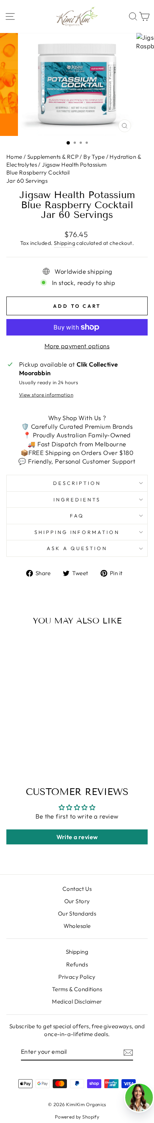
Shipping (64, 243)
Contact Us (77, 888)
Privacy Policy (77, 976)
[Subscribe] (128, 1052)
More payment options (77, 346)
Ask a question (77, 548)
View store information (46, 395)
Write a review (77, 837)
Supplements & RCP (52, 156)
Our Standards (77, 913)
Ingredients (77, 500)
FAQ (77, 516)
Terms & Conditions (77, 989)
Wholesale (77, 925)
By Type (94, 156)
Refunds (77, 964)
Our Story (77, 901)
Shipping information (77, 532)
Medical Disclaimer (77, 1001)
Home (15, 156)
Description (77, 483)
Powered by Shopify (77, 1117)
